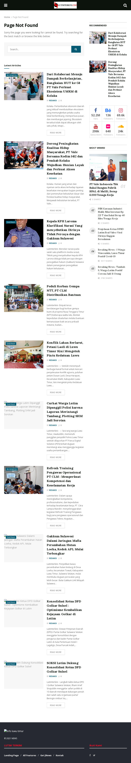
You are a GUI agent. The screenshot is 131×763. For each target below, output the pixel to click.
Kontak (60, 755)
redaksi (53, 100)
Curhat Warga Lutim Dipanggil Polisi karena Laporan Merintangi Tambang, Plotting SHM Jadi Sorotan (65, 411)
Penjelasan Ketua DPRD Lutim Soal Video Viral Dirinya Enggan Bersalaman (111, 234)
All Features (29, 755)
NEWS (14, 738)
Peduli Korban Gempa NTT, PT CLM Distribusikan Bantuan (64, 290)
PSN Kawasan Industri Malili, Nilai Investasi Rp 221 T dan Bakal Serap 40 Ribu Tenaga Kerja (111, 213)
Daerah (11, 222)
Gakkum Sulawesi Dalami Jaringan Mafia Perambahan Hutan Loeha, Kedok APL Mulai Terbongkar (65, 544)
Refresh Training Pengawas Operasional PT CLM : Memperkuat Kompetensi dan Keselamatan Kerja (64, 476)
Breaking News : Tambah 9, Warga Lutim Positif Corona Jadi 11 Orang (111, 270)
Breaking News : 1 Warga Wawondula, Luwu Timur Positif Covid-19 (111, 253)
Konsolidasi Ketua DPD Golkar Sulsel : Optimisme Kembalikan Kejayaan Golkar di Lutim (64, 609)
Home (7, 17)
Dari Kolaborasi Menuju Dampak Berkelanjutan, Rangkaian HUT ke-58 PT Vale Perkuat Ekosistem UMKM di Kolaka (117, 44)
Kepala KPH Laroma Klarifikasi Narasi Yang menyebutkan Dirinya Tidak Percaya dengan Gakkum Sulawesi (64, 229)
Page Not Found (20, 17)
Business (12, 75)
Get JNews (46, 755)
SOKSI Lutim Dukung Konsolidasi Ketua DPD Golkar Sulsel (64, 667)
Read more (56, 132)
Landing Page (11, 755)
